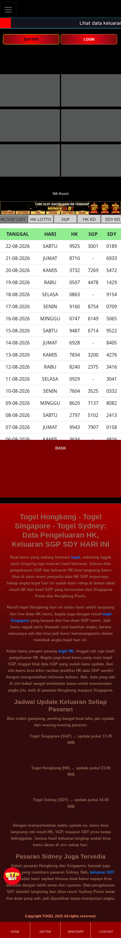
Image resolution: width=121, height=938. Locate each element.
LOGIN (89, 39)
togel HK (66, 651)
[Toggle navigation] (8, 9)
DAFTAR (31, 39)
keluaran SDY (102, 872)
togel (75, 557)
